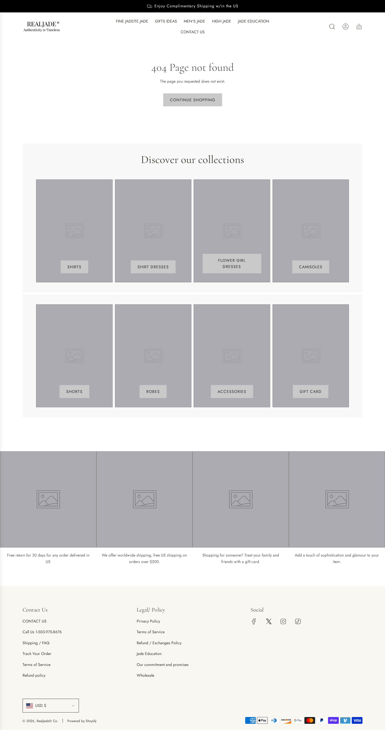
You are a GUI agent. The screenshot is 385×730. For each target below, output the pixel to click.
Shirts (74, 267)
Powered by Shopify (81, 721)
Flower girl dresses (231, 263)
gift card (311, 391)
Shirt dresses (153, 267)
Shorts (74, 391)
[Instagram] (283, 621)
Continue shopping (192, 100)
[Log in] (345, 26)
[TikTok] (298, 621)
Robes (153, 391)
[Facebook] (254, 621)
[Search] (332, 26)
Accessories (232, 391)
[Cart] (359, 26)
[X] (268, 621)
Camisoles (310, 267)
